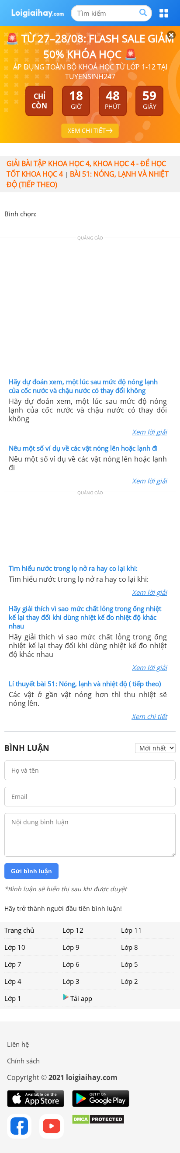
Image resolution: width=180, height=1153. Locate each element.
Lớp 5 (129, 964)
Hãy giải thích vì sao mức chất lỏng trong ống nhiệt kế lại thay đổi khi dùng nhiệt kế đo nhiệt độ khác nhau (85, 617)
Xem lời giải (149, 431)
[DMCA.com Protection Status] (98, 1126)
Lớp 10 (14, 947)
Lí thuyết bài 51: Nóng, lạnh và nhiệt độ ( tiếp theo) (85, 683)
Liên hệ (18, 1044)
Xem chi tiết (149, 716)
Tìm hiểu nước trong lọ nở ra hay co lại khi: (73, 568)
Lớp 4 (12, 981)
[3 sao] (64, 213)
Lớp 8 (129, 947)
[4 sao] (75, 213)
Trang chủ (19, 930)
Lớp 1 (12, 998)
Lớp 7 (12, 964)
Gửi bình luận (31, 871)
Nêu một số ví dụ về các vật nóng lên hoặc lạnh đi (83, 448)
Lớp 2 (129, 981)
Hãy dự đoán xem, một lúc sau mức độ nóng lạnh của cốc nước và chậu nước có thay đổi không (83, 386)
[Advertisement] (90, 309)
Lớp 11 (131, 930)
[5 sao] (85, 213)
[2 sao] (54, 213)
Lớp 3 (71, 981)
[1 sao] (43, 213)
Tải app (81, 998)
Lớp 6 (71, 964)
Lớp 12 (72, 930)
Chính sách (23, 1060)
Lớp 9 (71, 947)
